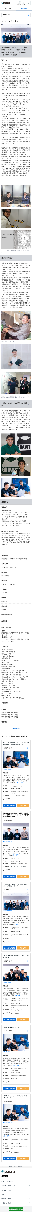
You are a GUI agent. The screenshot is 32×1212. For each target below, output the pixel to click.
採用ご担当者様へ (6, 1199)
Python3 (23, 866)
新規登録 (23, 4)
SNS (2, 1194)
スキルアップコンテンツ (8, 1186)
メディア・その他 (6, 1190)
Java (12, 866)
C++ (17, 866)
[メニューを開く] (28, 3)
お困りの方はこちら (7, 1203)
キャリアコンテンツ (7, 1181)
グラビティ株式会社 (7, 769)
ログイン (19, 4)
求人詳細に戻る (16, 728)
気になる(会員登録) (9, 805)
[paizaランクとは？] (28, 15)
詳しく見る (20, 783)
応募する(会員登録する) (16, 1209)
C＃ (20, 866)
